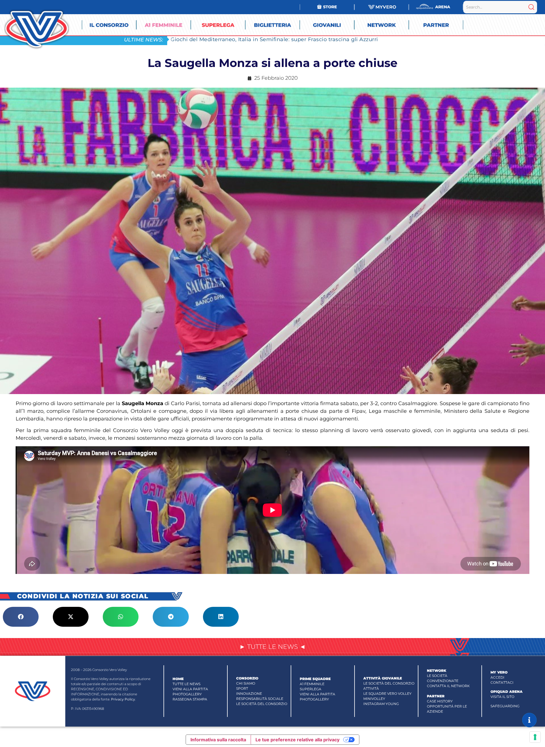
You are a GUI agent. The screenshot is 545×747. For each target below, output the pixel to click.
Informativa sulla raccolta (218, 739)
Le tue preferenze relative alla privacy (297, 739)
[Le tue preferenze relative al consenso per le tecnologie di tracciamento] (535, 737)
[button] (21, 617)
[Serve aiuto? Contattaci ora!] (529, 720)
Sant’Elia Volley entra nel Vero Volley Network (232, 39)
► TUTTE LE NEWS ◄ (272, 647)
